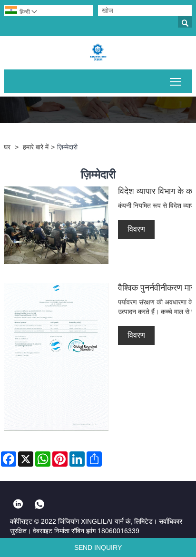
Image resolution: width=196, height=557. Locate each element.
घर (7, 147)
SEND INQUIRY (98, 547)
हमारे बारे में (36, 147)
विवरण (136, 229)
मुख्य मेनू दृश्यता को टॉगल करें (176, 81)
